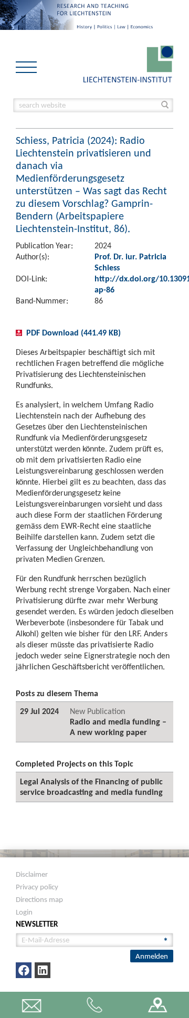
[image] (128, 63)
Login (24, 912)
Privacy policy (37, 886)
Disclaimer (32, 874)
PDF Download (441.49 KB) (73, 333)
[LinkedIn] (42, 970)
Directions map (39, 899)
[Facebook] (24, 970)
